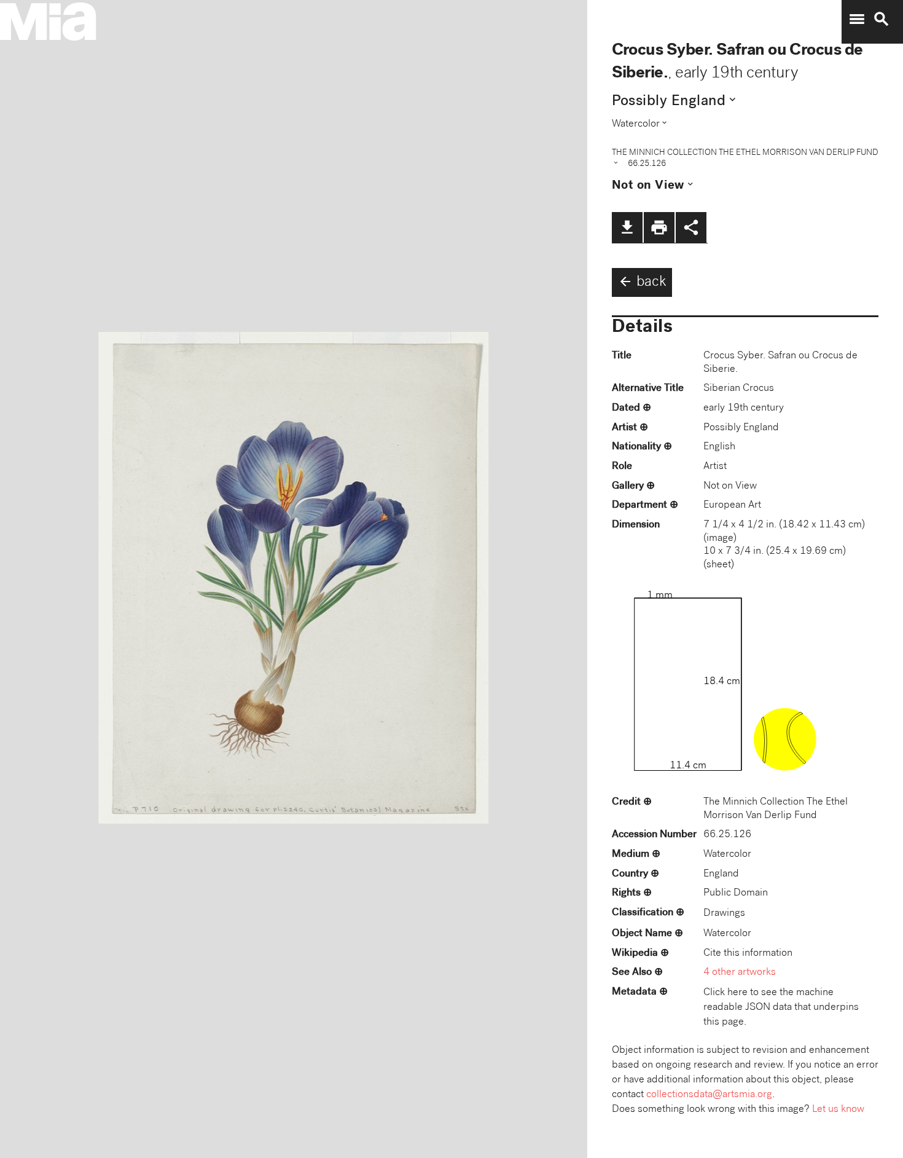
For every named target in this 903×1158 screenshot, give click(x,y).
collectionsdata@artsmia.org (709, 1095)
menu (857, 19)
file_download (627, 227)
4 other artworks (739, 972)
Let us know (838, 1110)
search (881, 19)
